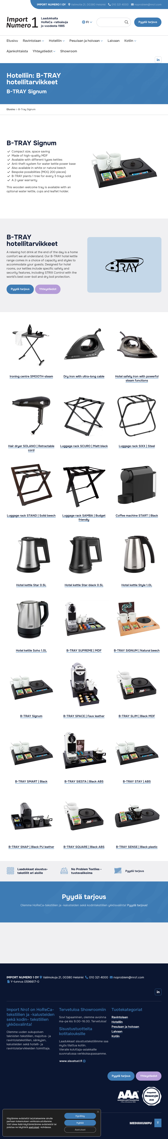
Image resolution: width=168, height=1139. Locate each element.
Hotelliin (55, 41)
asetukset (34, 1127)
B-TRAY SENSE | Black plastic (137, 847)
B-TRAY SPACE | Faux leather (84, 716)
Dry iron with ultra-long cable (83, 376)
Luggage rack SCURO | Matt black (84, 446)
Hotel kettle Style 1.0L (136, 585)
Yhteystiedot (42, 51)
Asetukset (80, 1129)
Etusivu (12, 41)
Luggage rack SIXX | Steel (137, 446)
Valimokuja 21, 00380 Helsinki (63, 977)
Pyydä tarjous (147, 22)
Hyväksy (80, 1115)
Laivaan (114, 41)
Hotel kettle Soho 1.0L (31, 650)
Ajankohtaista (17, 51)
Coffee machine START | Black (137, 515)
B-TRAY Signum (31, 716)
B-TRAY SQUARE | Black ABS (84, 847)
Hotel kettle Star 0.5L (31, 585)
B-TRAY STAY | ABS (137, 781)
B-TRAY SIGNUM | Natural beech (137, 650)
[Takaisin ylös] (157, 1123)
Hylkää (80, 1122)
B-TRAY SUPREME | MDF (84, 650)
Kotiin (128, 41)
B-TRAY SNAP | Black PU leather (31, 847)
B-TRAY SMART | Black (31, 781)
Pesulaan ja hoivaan (84, 41)
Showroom (68, 51)
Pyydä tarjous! (137, 905)
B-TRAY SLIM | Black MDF (136, 716)
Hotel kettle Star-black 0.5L (84, 585)
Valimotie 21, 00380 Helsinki (88, 4)
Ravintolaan (32, 41)
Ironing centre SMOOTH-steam (31, 376)
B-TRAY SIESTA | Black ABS (84, 781)
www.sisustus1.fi (70, 1061)
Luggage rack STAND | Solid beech (31, 515)
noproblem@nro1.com (148, 4)
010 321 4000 (120, 4)
